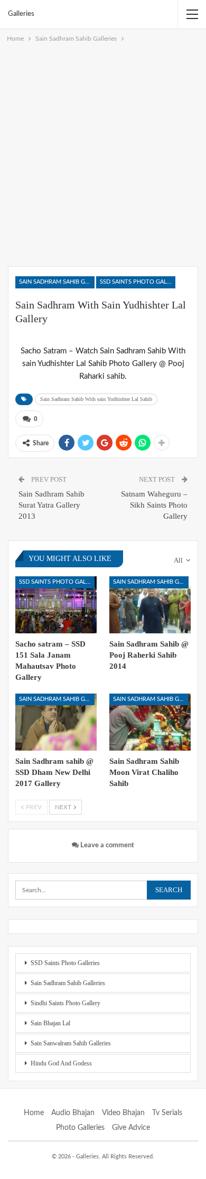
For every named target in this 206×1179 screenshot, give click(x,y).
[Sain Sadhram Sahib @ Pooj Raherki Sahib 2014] (150, 604)
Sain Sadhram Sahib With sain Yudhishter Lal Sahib (96, 399)
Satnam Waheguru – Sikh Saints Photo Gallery (154, 505)
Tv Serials (167, 1113)
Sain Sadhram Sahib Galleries (57, 282)
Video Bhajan (123, 1113)
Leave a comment (106, 845)
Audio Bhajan (73, 1113)
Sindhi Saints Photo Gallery (65, 1003)
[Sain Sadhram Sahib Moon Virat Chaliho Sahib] (150, 722)
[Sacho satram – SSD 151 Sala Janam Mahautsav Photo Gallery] (56, 604)
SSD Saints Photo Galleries (137, 282)
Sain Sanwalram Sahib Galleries (71, 1043)
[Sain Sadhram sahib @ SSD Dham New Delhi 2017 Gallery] (56, 722)
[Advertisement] (103, 153)
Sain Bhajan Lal (50, 1023)
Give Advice (131, 1127)
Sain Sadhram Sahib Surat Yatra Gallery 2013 (51, 505)
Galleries (21, 14)
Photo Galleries (80, 1127)
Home (34, 1113)
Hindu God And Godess (61, 1063)
